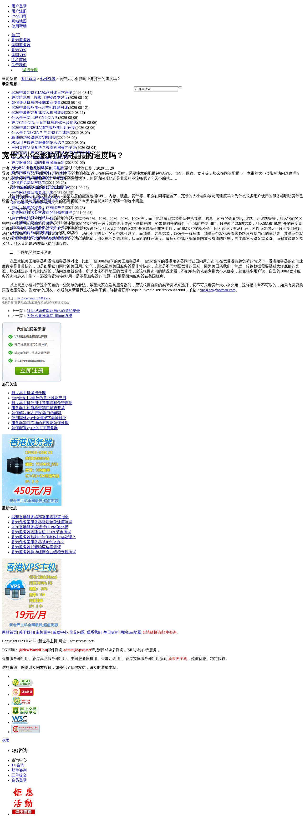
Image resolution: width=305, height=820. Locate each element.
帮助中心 (60, 632)
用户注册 (19, 11)
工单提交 (19, 775)
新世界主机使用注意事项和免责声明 (41, 403)
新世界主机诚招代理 (28, 393)
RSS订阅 (18, 16)
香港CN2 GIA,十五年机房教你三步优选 (44, 123)
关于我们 (19, 65)
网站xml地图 (130, 632)
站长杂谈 (48, 79)
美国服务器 (20, 45)
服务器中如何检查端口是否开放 (38, 408)
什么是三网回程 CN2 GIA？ (34, 118)
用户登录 (19, 6)
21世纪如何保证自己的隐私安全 (53, 311)
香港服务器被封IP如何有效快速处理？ (43, 537)
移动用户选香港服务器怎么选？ (38, 143)
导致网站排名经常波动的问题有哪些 (41, 213)
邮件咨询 (19, 770)
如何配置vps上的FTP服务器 (34, 428)
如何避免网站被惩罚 (28, 183)
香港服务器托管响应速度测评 (36, 547)
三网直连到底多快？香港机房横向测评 (43, 148)
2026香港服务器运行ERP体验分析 (39, 527)
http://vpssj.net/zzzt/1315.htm (33, 298)
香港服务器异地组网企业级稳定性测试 (43, 552)
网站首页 (9, 632)
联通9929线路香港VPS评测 (34, 138)
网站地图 (19, 21)
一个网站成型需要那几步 (32, 193)
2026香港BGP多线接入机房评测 (38, 113)
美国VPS (18, 55)
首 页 (15, 35)
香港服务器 (20, 40)
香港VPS (18, 50)
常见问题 (77, 632)
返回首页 (28, 79)
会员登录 (19, 780)
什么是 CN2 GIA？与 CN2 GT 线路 (40, 133)
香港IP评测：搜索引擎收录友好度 (39, 98)
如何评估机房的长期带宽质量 (36, 103)
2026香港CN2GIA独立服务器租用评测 (43, 128)
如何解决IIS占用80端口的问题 (36, 413)
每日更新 (111, 632)
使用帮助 (19, 26)
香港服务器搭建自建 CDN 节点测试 (41, 532)
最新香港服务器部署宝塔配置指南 (40, 517)
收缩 (6, 740)
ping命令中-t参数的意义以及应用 (38, 398)
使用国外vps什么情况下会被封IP (38, 418)
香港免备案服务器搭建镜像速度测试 (41, 522)
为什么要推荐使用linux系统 (49, 316)
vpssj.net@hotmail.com (217, 290)
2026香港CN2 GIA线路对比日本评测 (41, 93)
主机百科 (43, 632)
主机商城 (19, 60)
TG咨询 (17, 765)
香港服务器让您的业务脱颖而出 (38, 163)
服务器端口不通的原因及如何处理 (40, 423)
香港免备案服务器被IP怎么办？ (37, 542)
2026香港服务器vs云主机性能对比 (39, 108)
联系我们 (94, 632)
